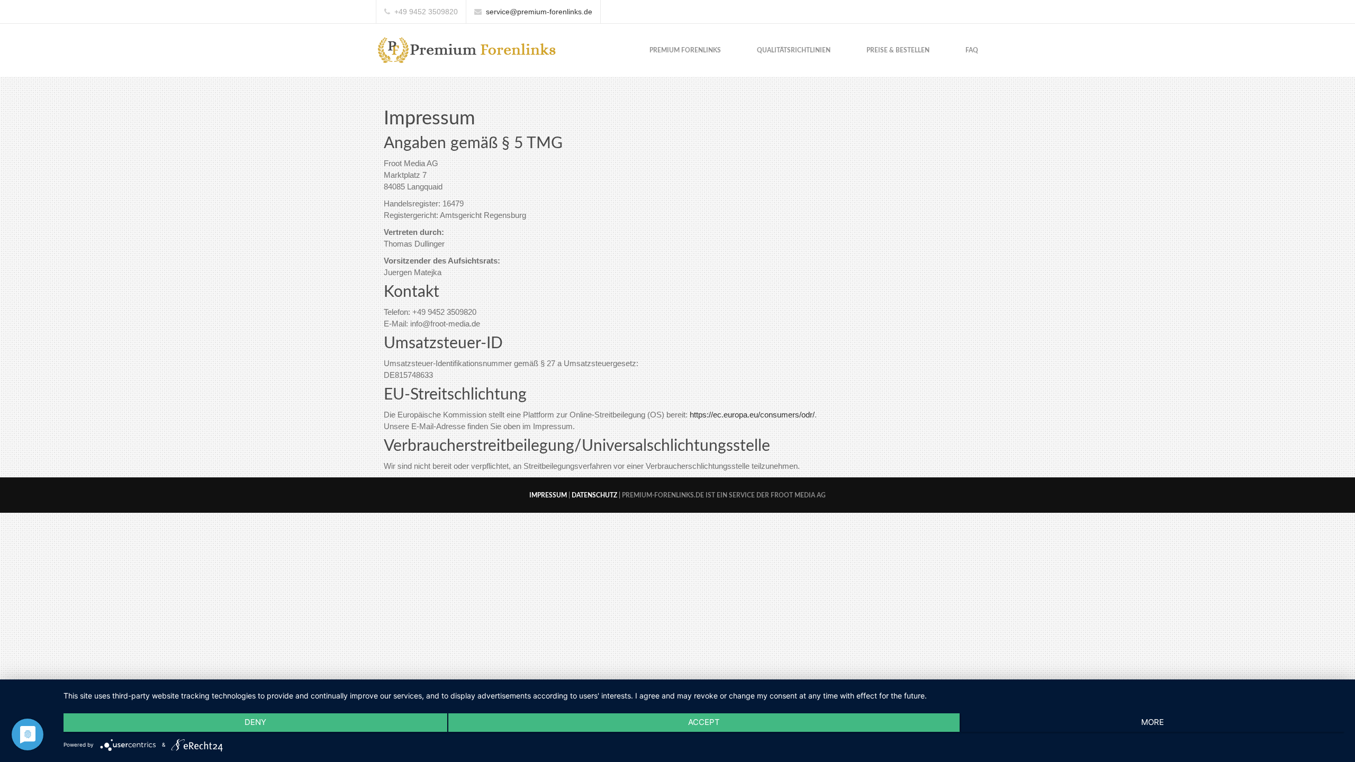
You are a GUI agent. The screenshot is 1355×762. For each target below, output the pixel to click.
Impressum (548, 495)
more (1152, 722)
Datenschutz (594, 495)
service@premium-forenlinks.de (539, 11)
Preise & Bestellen (897, 50)
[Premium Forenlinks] (467, 49)
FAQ (971, 50)
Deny (255, 722)
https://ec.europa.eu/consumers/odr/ (752, 414)
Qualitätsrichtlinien (793, 50)
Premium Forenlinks (685, 50)
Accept (704, 722)
